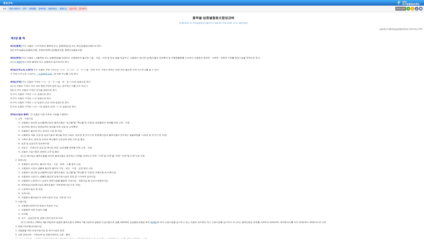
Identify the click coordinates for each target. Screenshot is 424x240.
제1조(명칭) (15, 46)
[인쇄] (421, 9)
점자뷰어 (82, 8)
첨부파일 (42, 8)
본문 (4, 8)
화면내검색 (400, 8)
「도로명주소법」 (45, 74)
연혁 (24, 8)
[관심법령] (412, 9)
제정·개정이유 (14, 8)
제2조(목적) (15, 58)
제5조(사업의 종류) (19, 114)
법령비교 (63, 8)
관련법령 (32, 8)
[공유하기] (408, 9)
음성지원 (72, 8)
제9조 (19, 62)
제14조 (153, 222)
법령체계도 (52, 8)
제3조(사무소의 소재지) (21, 69)
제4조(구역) (15, 82)
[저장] (417, 9)
